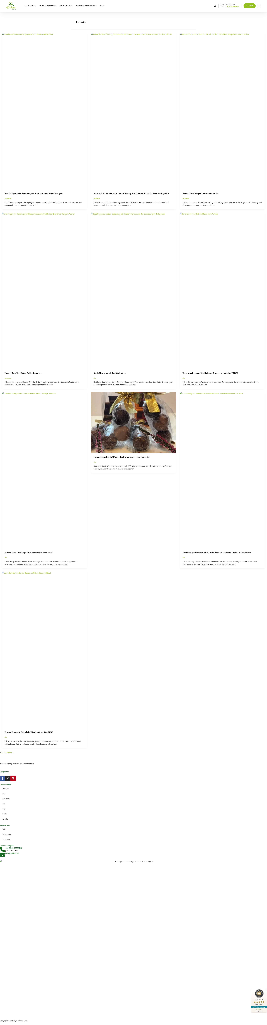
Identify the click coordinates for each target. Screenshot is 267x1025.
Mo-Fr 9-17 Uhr (230, 4)
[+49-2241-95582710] (2, 849)
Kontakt (5, 819)
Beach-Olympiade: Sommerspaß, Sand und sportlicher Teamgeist (34, 193)
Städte (4, 814)
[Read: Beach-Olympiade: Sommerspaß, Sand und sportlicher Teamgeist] (44, 111)
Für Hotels (5, 799)
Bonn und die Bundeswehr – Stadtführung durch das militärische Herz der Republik (131, 193)
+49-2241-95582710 (232, 7)
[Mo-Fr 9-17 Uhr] (222, 5)
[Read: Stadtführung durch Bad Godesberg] (133, 291)
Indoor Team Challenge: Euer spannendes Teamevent (28, 552)
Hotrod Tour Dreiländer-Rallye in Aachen (23, 373)
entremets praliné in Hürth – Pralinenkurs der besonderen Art (122, 457)
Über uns (5, 788)
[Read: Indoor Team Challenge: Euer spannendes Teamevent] (44, 470)
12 (5, 752)
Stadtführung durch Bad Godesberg (110, 373)
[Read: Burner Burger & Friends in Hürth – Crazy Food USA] (44, 650)
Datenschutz (6, 834)
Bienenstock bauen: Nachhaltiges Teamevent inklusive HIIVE (210, 373)
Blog (3, 809)
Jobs (3, 804)
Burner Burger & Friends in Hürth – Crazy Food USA (29, 732)
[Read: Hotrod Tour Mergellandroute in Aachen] (222, 111)
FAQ (3, 794)
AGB (3, 829)
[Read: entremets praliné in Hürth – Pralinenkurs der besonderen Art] (133, 422)
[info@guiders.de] (2, 854)
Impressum (6, 839)
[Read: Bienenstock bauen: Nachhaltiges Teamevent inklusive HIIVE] (222, 291)
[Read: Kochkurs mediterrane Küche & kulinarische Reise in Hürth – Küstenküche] (222, 470)
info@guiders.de (12, 853)
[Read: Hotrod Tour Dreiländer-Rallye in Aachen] (44, 291)
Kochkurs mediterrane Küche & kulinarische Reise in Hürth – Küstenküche (217, 552)
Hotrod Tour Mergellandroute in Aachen (201, 193)
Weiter (10, 752)
